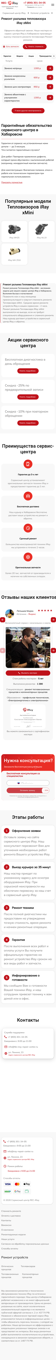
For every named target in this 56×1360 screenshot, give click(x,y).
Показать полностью (11, 182)
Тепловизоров (28, 1266)
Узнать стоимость (35, 46)
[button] (2, 619)
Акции (31, 56)
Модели (20, 56)
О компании (7, 1229)
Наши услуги (7, 1239)
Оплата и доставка (11, 1215)
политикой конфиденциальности (28, 797)
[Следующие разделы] (54, 56)
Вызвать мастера (29, 673)
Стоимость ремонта (11, 1211)
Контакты (6, 1220)
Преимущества (45, 56)
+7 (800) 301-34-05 (34, 2)
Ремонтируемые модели (13, 1234)
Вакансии (6, 1225)
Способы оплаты (9, 1248)
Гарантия (7, 56)
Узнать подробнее (27, 371)
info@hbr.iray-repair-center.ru (23, 1046)
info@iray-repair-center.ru (20, 1151)
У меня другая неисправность (28, 110)
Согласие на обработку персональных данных (25, 1244)
